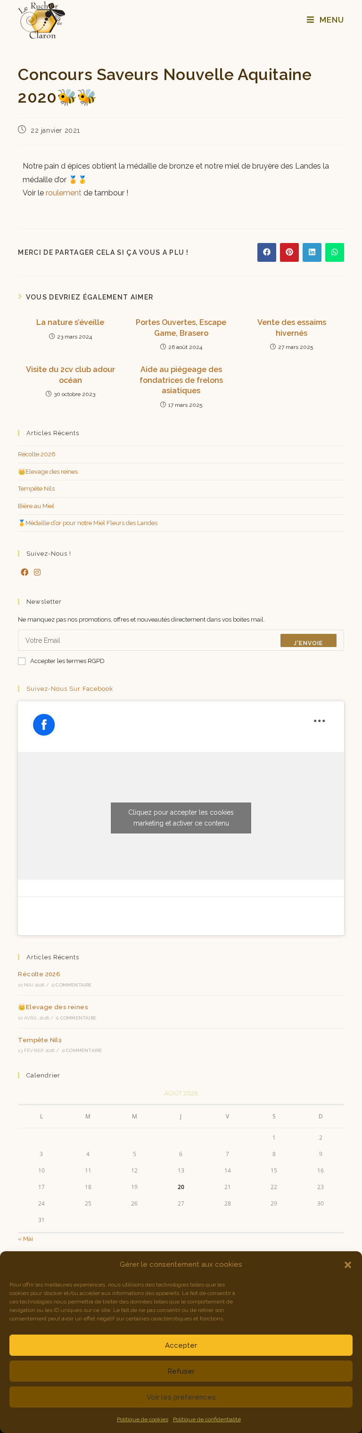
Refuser (181, 1371)
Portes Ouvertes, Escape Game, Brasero (181, 327)
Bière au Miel (36, 506)
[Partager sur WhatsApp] (334, 252)
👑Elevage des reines (48, 471)
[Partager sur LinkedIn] (312, 252)
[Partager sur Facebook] (266, 252)
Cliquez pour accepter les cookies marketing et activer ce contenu (181, 818)
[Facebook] (24, 573)
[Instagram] (37, 573)
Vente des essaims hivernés (291, 327)
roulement (64, 192)
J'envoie (308, 643)
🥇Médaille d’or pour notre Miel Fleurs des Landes (87, 522)
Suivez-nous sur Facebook (69, 688)
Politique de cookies (142, 1419)
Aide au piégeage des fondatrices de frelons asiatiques (181, 380)
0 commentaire (72, 985)
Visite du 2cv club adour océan (70, 374)
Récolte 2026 (37, 454)
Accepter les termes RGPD (67, 660)
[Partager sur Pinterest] (289, 252)
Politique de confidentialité (207, 1419)
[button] (348, 1265)
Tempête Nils (36, 488)
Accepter (181, 1345)
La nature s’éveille (70, 322)
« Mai (25, 1238)
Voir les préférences (181, 1397)
